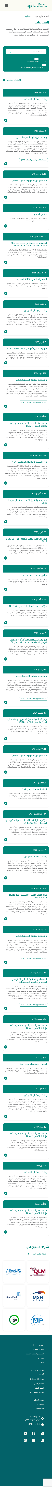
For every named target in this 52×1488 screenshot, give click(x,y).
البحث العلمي (39, 1388)
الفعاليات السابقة (14, 80)
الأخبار (41, 1363)
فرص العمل (39, 1400)
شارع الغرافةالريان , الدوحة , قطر (32, 1418)
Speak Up (40, 1409)
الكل (44, 61)
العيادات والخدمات (37, 1370)
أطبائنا (41, 1375)
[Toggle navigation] (6, 5)
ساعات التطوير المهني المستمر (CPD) (33, 67)
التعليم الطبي (39, 1383)
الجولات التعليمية (33, 61)
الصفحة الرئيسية (42, 16)
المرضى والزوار (38, 1349)
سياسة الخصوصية (37, 1392)
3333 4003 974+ (34, 1424)
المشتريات (40, 1404)
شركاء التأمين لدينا (39, 1254)
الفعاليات (40, 1358)
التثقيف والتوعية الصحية (35, 1354)
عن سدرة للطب (38, 1345)
